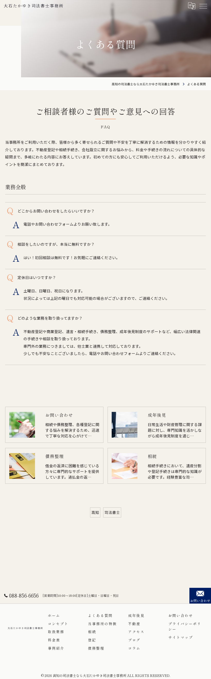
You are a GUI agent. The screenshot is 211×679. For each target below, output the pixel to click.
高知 (95, 512)
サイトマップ (180, 637)
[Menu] (203, 5)
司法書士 (112, 512)
